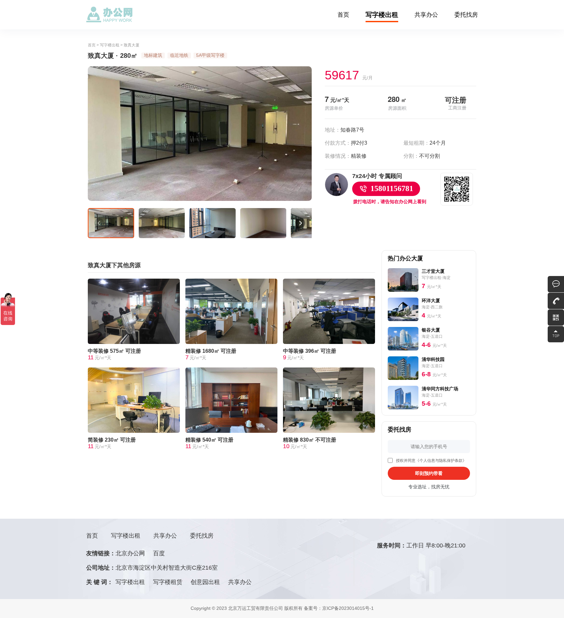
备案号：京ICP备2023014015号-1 (339, 608)
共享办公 (426, 14)
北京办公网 (130, 553)
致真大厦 (131, 45)
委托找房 (466, 14)
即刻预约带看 (429, 473)
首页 (343, 14)
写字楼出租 (382, 14)
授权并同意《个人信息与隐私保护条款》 (431, 460)
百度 (159, 553)
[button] (99, 223)
